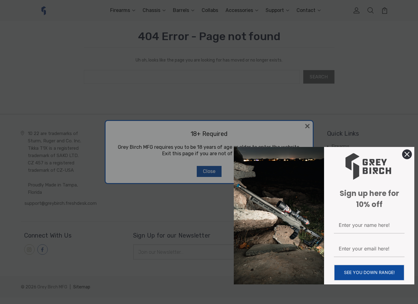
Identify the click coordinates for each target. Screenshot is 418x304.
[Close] (407, 154)
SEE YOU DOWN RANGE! (369, 272)
